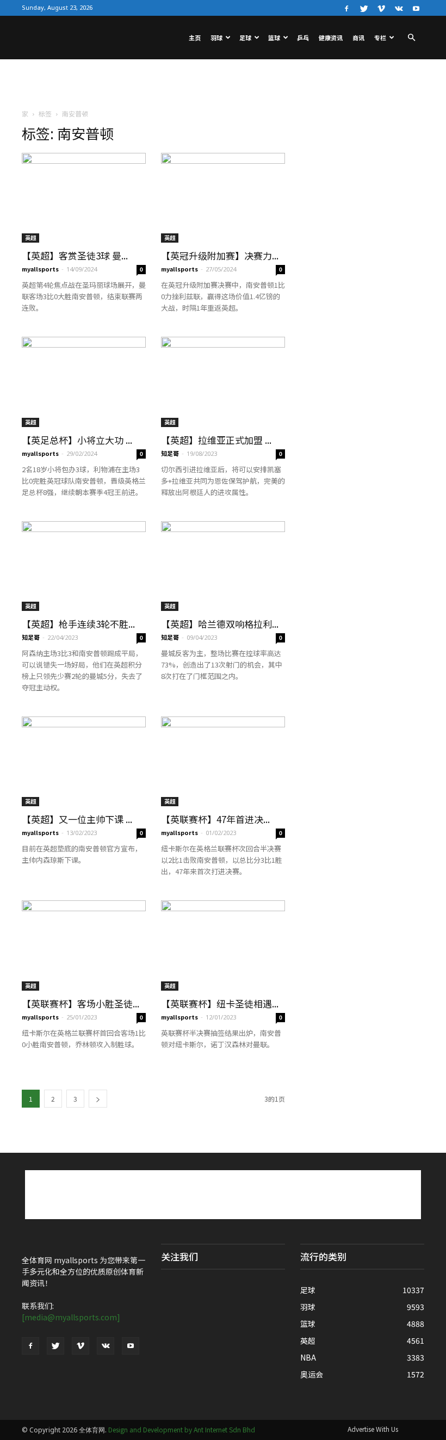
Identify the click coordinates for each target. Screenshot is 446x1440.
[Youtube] (416, 7)
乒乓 (303, 37)
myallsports (40, 268)
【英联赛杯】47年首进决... (215, 819)
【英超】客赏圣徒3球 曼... (75, 255)
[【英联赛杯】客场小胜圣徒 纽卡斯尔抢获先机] (84, 945)
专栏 (380, 37)
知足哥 (170, 453)
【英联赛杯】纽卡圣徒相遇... (219, 1003)
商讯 (358, 37)
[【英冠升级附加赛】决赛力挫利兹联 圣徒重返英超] (223, 198)
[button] (411, 37)
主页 (195, 37)
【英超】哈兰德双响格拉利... (219, 624)
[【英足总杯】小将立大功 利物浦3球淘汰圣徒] (84, 382)
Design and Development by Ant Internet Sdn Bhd (181, 1429)
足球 (245, 37)
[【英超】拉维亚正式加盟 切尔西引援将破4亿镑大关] (223, 382)
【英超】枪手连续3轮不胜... (78, 624)
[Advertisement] (223, 83)
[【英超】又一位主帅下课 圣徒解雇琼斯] (84, 761)
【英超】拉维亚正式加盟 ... (216, 440)
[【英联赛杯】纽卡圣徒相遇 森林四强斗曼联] (223, 945)
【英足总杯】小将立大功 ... (77, 440)
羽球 (216, 37)
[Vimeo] (381, 7)
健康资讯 (331, 37)
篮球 (274, 37)
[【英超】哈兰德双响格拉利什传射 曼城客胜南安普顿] (223, 566)
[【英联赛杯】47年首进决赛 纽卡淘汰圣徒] (223, 761)
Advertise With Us (373, 1428)
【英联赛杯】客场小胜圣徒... (80, 1003)
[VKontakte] (399, 7)
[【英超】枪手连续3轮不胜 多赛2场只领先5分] (84, 566)
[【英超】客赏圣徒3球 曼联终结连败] (84, 198)
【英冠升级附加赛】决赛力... (219, 255)
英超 (30, 237)
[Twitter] (364, 7)
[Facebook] (346, 7)
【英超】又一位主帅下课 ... (77, 819)
